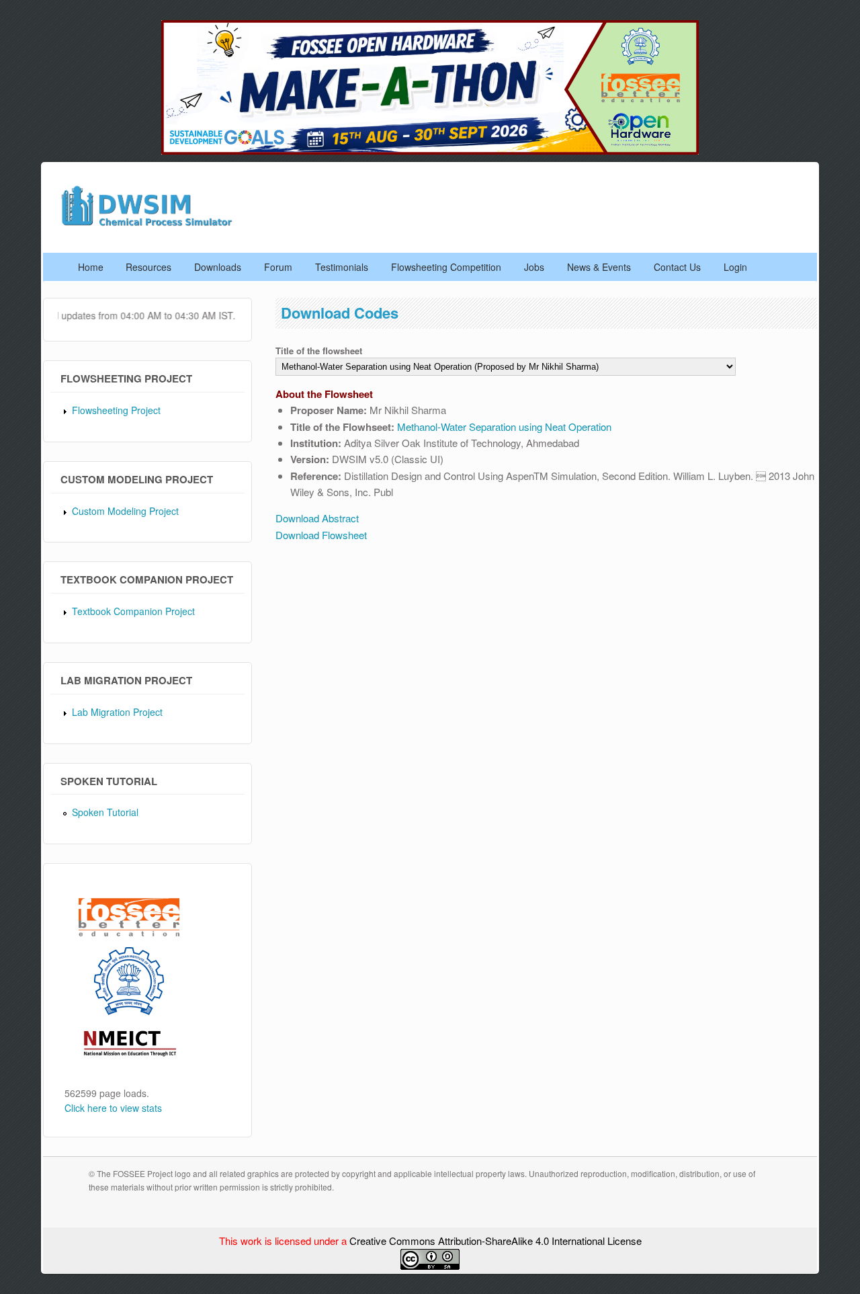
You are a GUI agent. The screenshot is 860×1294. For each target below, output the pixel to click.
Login (735, 267)
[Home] (151, 224)
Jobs (534, 267)
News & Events (599, 267)
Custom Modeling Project (125, 511)
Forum (278, 267)
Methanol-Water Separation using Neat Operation (504, 426)
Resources (148, 267)
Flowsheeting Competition (446, 267)
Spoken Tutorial (105, 812)
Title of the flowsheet (318, 350)
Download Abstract (317, 518)
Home (90, 267)
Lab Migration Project (117, 712)
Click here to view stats (113, 1108)
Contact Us (677, 267)
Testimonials (341, 267)
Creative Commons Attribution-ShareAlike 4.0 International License (495, 1241)
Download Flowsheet (321, 535)
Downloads (217, 267)
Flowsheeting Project (116, 410)
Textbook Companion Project (133, 611)
